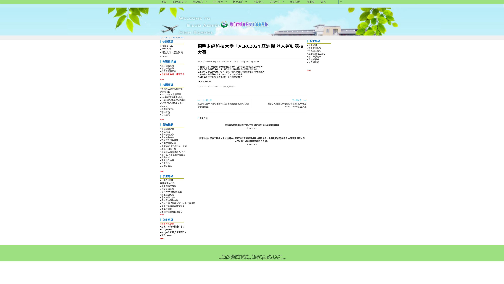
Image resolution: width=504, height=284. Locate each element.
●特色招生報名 (314, 51)
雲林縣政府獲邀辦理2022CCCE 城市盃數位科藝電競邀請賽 (252, 125)
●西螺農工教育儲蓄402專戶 (173, 152)
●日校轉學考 (313, 59)
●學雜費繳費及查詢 (169, 200)
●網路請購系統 (167, 66)
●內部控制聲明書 (168, 143)
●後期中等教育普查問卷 (171, 212)
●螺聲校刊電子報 (168, 149)
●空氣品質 (165, 114)
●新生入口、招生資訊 (171, 52)
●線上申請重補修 (168, 186)
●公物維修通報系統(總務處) (173, 100)
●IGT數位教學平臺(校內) (171, 97)
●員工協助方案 (167, 137)
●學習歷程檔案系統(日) (171, 192)
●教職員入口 (166, 46)
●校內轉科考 (313, 62)
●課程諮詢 (165, 132)
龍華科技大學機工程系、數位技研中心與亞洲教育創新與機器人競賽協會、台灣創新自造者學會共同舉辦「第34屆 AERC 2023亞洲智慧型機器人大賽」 (252, 140)
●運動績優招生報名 (316, 54)
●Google (164, 56)
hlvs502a (203, 87)
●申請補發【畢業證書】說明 (173, 146)
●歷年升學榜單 (314, 56)
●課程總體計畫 (167, 129)
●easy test (164, 106)
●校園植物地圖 (167, 109)
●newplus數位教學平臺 (170, 94)
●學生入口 (165, 49)
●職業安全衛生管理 (169, 140)
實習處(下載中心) (229, 87)
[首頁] (161, 38)
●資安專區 (165, 157)
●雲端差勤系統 (167, 68)
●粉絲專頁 (165, 112)
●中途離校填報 (167, 134)
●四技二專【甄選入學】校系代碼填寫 (177, 203)
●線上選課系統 (167, 195)
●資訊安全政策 (167, 160)
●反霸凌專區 (166, 166)
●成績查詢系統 (167, 189)
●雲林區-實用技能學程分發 (172, 155)
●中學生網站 (166, 209)
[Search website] (341, 2)
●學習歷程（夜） (168, 197)
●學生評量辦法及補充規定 (172, 206)
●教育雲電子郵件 (168, 71)
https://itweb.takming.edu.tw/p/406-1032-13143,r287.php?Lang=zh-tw (228, 61)
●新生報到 (312, 45)
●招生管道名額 (314, 48)
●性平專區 (165, 163)
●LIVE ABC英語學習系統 (172, 103)
